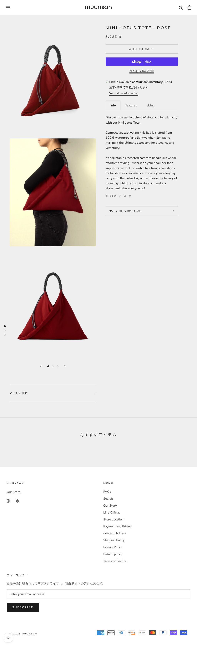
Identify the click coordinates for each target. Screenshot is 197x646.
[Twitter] (125, 196)
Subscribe (22, 607)
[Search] (181, 8)
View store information (123, 93)
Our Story (110, 505)
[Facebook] (120, 196)
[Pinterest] (130, 196)
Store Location (113, 519)
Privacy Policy (112, 547)
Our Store (13, 492)
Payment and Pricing (117, 526)
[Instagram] (8, 500)
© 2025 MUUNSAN (23, 633)
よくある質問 (19, 392)
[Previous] (40, 366)
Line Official (111, 512)
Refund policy (112, 554)
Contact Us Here (114, 533)
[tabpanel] (142, 150)
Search (108, 499)
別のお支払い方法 (141, 71)
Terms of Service (115, 561)
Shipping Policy (113, 540)
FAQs (107, 492)
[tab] (113, 105)
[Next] (65, 366)
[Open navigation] (8, 7)
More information (125, 210)
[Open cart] (189, 7)
